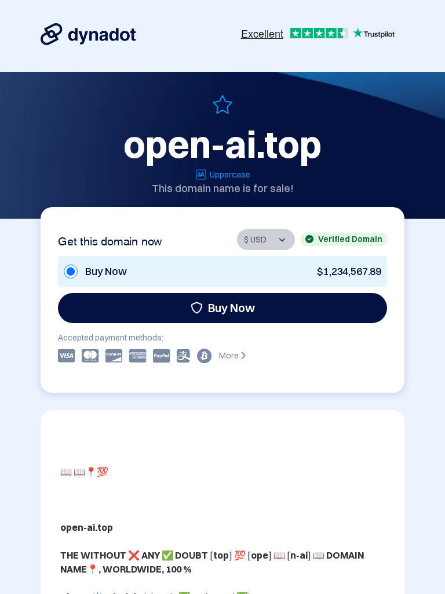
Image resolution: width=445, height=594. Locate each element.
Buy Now (231, 307)
